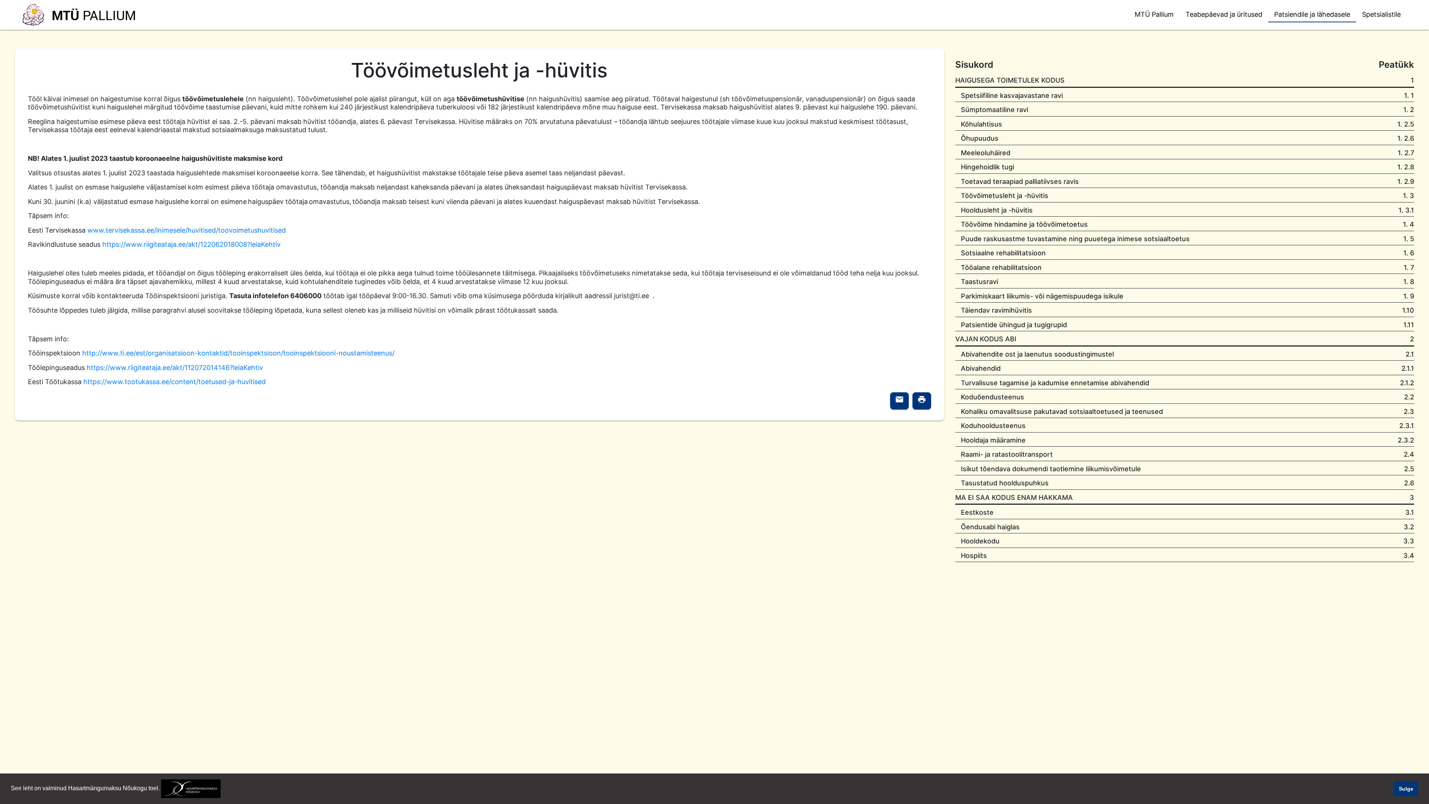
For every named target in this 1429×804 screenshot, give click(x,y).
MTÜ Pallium (1154, 14)
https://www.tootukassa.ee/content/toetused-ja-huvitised (174, 382)
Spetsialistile (1381, 14)
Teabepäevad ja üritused (1224, 14)
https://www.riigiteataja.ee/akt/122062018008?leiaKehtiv (191, 244)
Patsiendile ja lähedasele (1312, 14)
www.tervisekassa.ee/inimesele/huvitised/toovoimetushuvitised (186, 230)
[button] (223, 789)
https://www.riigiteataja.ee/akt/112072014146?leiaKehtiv (175, 367)
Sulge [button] (1406, 789)
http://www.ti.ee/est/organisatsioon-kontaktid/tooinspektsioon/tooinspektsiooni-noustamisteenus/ (238, 353)
